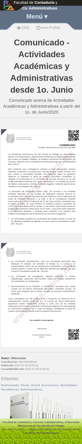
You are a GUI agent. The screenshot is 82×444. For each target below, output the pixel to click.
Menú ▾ (37, 16)
